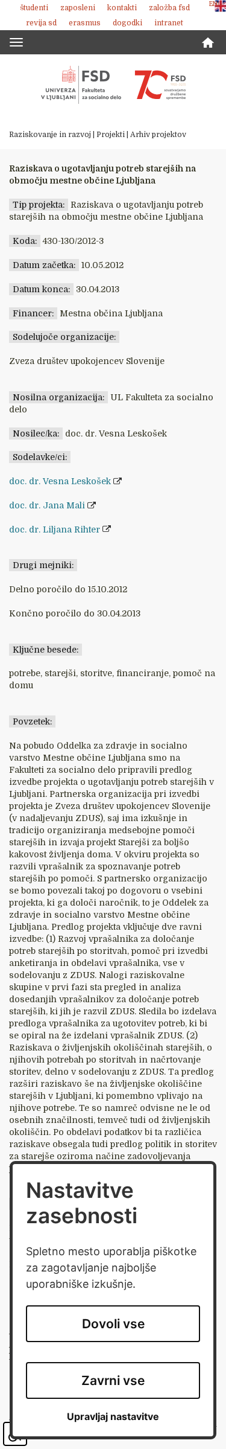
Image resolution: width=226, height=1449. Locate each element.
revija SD (41, 23)
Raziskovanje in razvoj (50, 134)
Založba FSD (169, 8)
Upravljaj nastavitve (113, 1416)
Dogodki (127, 23)
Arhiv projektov (158, 134)
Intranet (168, 23)
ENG (215, 4)
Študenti (34, 8)
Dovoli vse (113, 1323)
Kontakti (122, 8)
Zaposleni (77, 8)
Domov (208, 42)
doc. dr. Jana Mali (47, 505)
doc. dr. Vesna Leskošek (60, 481)
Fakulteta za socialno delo (113, 84)
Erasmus (85, 23)
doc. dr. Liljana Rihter (54, 529)
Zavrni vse (113, 1380)
